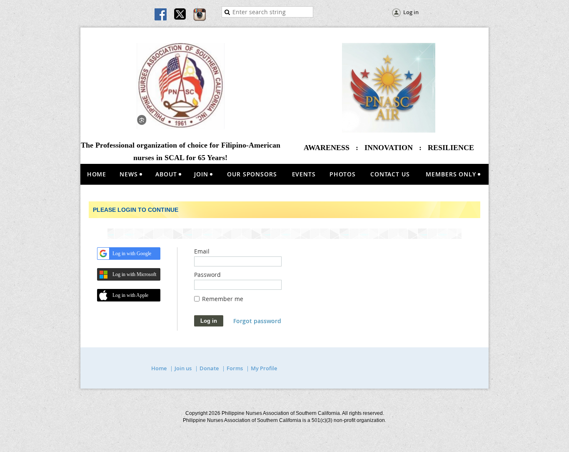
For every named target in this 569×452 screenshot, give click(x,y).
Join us (183, 368)
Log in (411, 12)
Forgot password (257, 321)
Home (159, 368)
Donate (209, 368)
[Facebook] (161, 15)
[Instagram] (199, 15)
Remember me (222, 299)
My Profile (264, 368)
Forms (235, 368)
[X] (180, 15)
